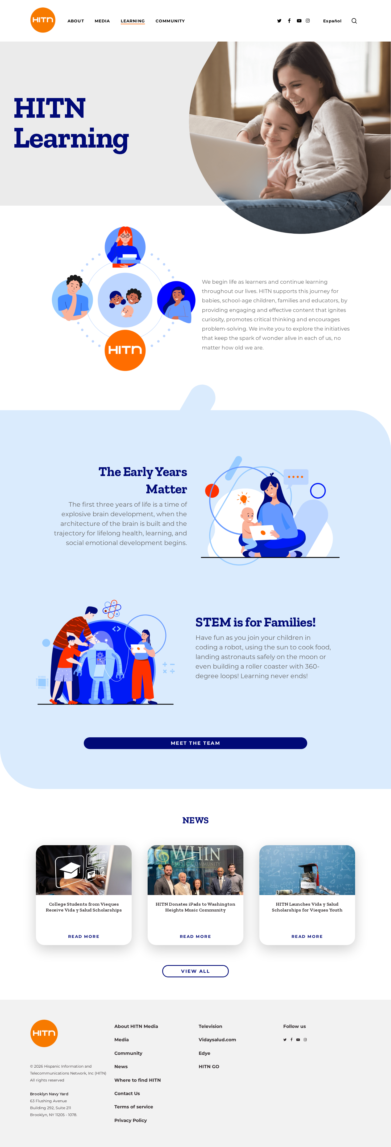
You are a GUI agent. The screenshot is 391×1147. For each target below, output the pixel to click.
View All (195, 971)
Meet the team (196, 743)
